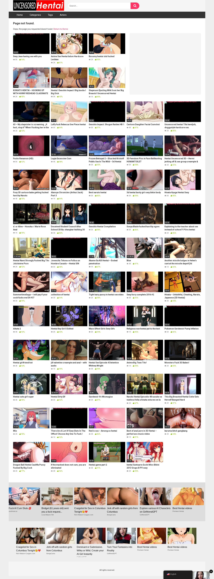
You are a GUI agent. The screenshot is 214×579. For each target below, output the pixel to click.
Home (20, 15)
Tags (50, 15)
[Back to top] (204, 570)
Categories (35, 15)
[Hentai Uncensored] (38, 6)
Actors (63, 15)
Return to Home (60, 29)
